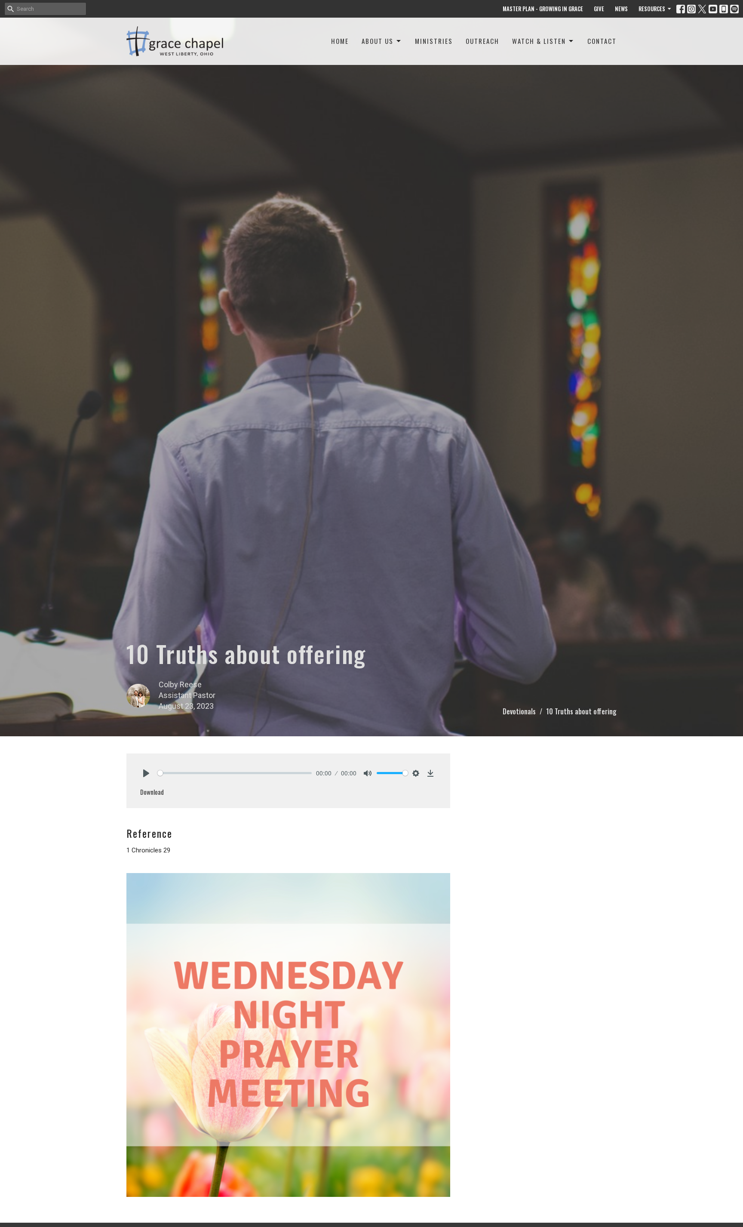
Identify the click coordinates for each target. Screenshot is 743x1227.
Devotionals (519, 711)
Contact (602, 41)
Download (152, 791)
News (621, 8)
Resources (652, 8)
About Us (377, 41)
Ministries (434, 41)
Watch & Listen (539, 41)
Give (599, 8)
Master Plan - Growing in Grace (543, 8)
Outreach (482, 41)
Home (340, 41)
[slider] (234, 773)
